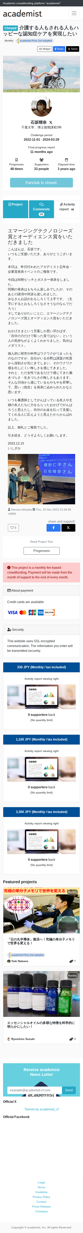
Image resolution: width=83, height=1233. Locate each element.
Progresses (41, 550)
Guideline (41, 1192)
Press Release (41, 1206)
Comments (41, 212)
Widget (46, 49)
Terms (41, 1187)
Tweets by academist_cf (41, 1109)
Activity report (67, 207)
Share (59, 49)
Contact (41, 1201)
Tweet (73, 49)
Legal (41, 1182)
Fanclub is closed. (42, 182)
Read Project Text (41, 541)
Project (17, 204)
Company (41, 1211)
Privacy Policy (41, 1196)
